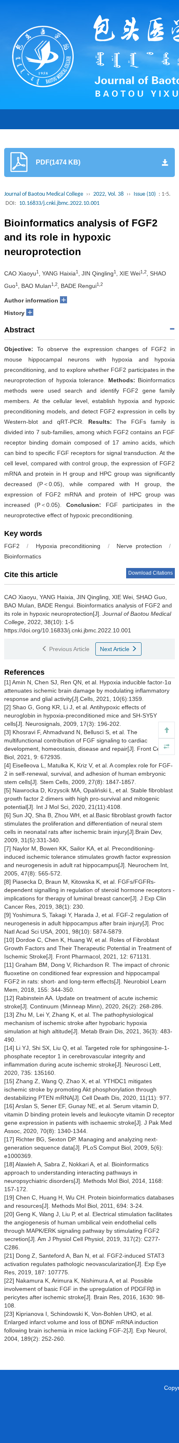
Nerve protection (139, 546)
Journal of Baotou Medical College (43, 194)
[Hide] (166, 746)
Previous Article (68, 649)
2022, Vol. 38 (108, 194)
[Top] (166, 730)
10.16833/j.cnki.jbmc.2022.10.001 (59, 203)
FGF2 (12, 546)
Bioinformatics (22, 556)
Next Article (115, 649)
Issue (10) (145, 194)
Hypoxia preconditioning (68, 546)
